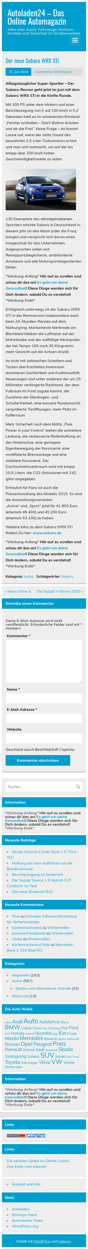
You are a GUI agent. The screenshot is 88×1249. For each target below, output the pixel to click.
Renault (13, 1049)
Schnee (29, 1050)
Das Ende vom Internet (26, 1166)
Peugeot (43, 1044)
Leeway (64, 1241)
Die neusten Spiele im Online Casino (38, 1160)
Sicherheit (51, 1050)
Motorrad (20, 996)
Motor (62, 1039)
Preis (59, 1043)
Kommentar (18, 636)
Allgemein (21, 975)
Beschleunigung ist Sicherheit (37, 874)
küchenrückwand (27, 927)
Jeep (55, 1033)
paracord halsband (29, 933)
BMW (12, 1027)
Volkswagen (29, 1063)
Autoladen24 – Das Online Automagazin (37, 16)
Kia (62, 1033)
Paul (16, 916)
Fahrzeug (54, 1028)
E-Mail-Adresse (22, 709)
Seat (40, 1049)
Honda (17, 1033)
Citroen (37, 1028)
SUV (47, 1055)
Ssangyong (15, 1056)
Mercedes (31, 1037)
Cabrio (26, 1028)
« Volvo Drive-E (18, 591)
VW (56, 1061)
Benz (65, 1022)
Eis (45, 1028)
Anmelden (21, 1209)
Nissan (12, 1044)
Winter (69, 1062)
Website (14, 729)
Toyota (12, 1062)
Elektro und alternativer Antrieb (43, 988)
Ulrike (17, 938)
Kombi (72, 1033)
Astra (8, 1022)
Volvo (44, 1062)
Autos (29, 576)
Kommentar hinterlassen (53, 72)
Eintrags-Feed (24, 1214)
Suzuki (60, 1056)
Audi (17, 1021)
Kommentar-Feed (27, 1220)
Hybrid (29, 1033)
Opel (27, 1043)
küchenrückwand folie (31, 944)
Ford (73, 1027)
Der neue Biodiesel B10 (32, 891)
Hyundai (42, 1033)
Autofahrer (50, 1022)
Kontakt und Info (26, 1184)
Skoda (65, 1049)
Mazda (12, 1038)
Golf (7, 1033)
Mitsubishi (51, 1039)
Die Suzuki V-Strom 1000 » (60, 591)
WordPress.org (25, 1226)
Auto (30, 1021)
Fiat (64, 1027)
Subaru (67, 576)
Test (68, 1056)
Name (13, 689)
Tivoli (75, 1056)
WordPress (42, 1241)
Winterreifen (58, 927)
